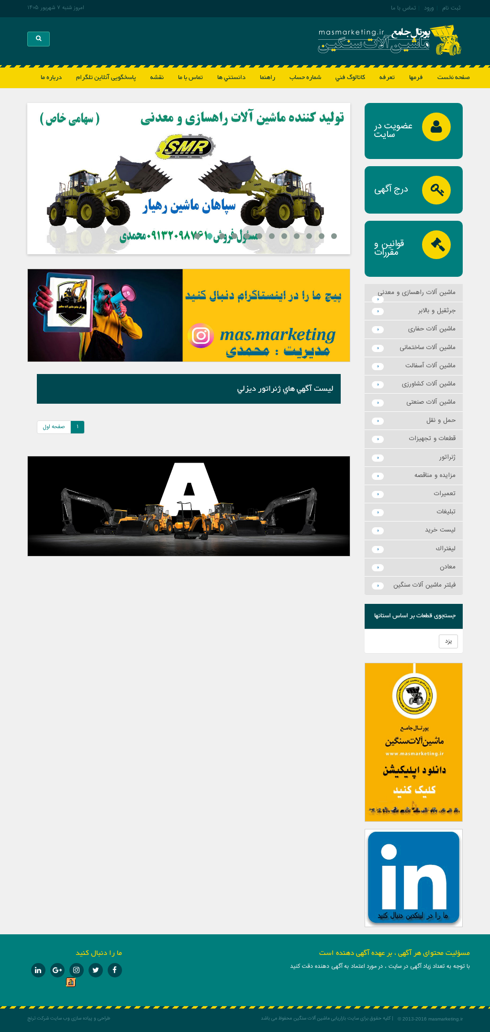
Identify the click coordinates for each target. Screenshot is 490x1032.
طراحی (104, 1018)
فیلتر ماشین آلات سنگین (424, 585)
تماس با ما (403, 8)
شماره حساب (305, 77)
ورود (429, 8)
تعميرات (445, 493)
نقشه (157, 77)
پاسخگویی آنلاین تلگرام (106, 77)
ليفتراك (446, 549)
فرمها (416, 77)
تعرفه (387, 77)
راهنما (267, 77)
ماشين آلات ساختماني (428, 347)
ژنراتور (447, 457)
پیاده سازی (81, 1018)
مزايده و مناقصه (435, 475)
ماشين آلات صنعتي (431, 402)
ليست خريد (440, 530)
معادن (448, 567)
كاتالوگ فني (350, 77)
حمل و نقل (441, 420)
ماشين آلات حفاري (432, 329)
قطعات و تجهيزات (432, 438)
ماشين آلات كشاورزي (429, 384)
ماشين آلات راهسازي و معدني (417, 292)
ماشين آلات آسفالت (430, 366)
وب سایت (60, 1018)
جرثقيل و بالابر (437, 311)
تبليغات (446, 512)
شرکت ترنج (38, 1018)
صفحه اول (54, 426)
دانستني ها (231, 77)
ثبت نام (451, 8)
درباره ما (51, 77)
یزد (448, 641)
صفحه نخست (453, 77)
